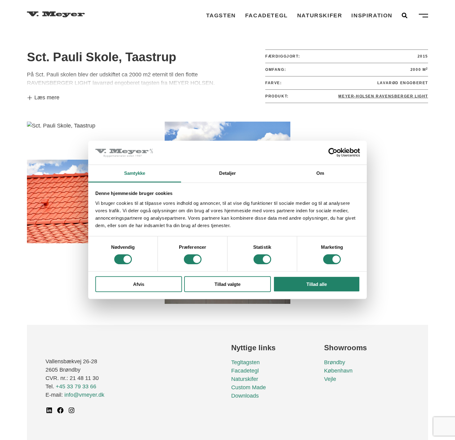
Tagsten (221, 15)
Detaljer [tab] (227, 173)
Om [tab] (320, 173)
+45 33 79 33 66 (76, 386)
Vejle (330, 379)
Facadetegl (266, 15)
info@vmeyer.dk (84, 395)
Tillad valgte (227, 284)
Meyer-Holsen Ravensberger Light (383, 96)
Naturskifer (319, 15)
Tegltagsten (245, 362)
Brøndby (334, 362)
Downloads (245, 396)
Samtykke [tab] (134, 173)
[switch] (193, 259)
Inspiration (371, 15)
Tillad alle (316, 284)
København (338, 371)
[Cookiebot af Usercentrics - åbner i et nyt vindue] (333, 152)
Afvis (138, 284)
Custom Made (248, 387)
